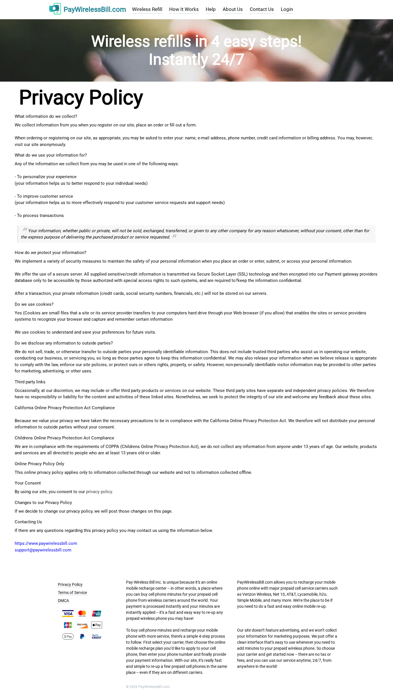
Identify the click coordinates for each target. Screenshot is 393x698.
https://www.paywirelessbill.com (46, 543)
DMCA (63, 600)
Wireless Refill (147, 9)
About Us (233, 9)
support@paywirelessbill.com (43, 550)
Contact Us (262, 9)
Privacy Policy (70, 584)
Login (287, 9)
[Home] (55, 9)
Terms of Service (72, 592)
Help (211, 9)
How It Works (184, 9)
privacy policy (99, 491)
